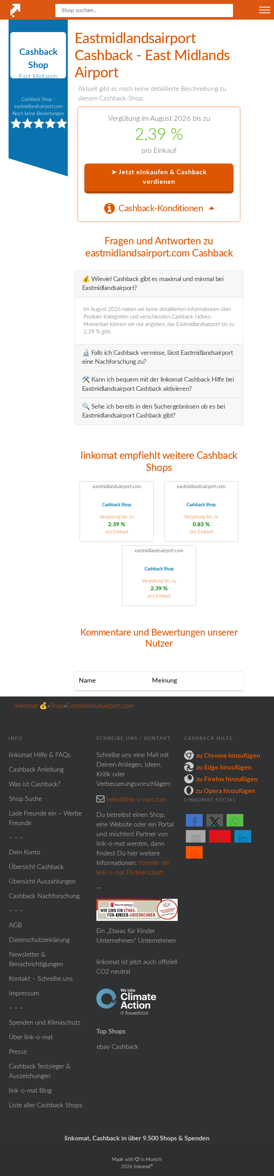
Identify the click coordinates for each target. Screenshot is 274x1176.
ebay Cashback (117, 1047)
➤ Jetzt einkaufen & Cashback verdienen (159, 177)
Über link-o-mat (31, 1037)
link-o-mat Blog (30, 1091)
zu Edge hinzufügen (224, 768)
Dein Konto (24, 852)
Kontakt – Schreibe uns (41, 979)
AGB (15, 925)
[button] (194, 826)
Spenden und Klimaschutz (44, 1023)
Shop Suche (25, 799)
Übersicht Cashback (36, 867)
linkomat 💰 (30, 706)
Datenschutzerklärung (39, 940)
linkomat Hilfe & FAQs (40, 755)
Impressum (24, 993)
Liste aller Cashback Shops (45, 1105)
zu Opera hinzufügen (225, 791)
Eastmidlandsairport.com (100, 706)
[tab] (159, 208)
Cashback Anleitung (36, 770)
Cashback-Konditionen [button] (162, 208)
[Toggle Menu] (264, 9)
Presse (18, 1052)
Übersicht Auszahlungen (42, 882)
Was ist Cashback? (35, 784)
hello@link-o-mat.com (136, 800)
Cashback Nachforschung (44, 896)
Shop (57, 706)
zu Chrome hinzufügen (228, 756)
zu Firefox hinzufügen (227, 779)
